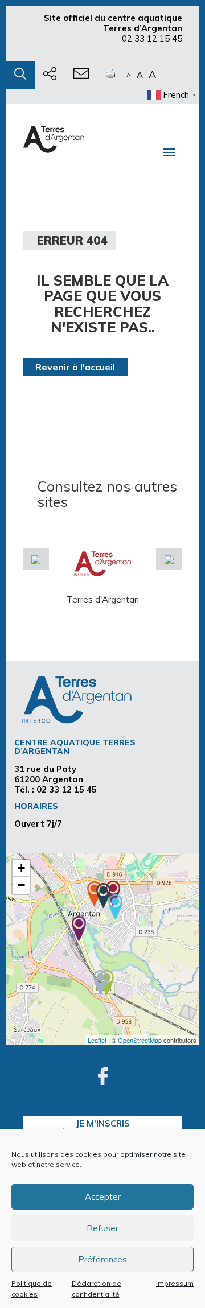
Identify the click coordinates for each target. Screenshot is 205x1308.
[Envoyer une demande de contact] (81, 75)
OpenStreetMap (140, 1040)
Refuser (102, 1228)
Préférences (102, 1259)
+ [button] (21, 868)
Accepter (103, 1196)
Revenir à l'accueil (75, 367)
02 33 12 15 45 (152, 38)
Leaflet (97, 1040)
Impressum (175, 1283)
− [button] (21, 885)
